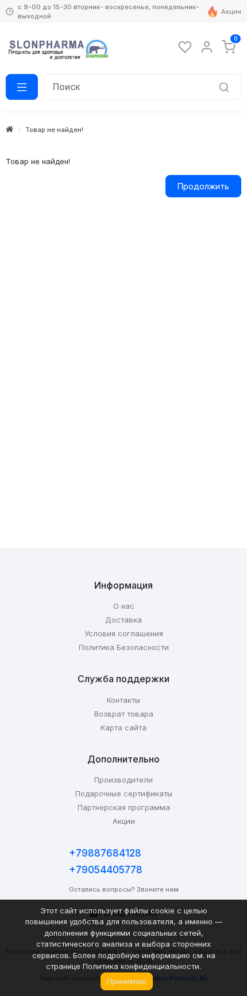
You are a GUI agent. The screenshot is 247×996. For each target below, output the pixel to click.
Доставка (123, 619)
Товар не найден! (54, 130)
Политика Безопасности (124, 647)
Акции (231, 11)
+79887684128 (105, 853)
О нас (123, 605)
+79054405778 (105, 870)
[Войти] (207, 47)
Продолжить (203, 186)
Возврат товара (123, 713)
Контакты (123, 700)
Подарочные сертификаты (123, 793)
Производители (123, 779)
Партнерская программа (124, 807)
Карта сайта (123, 727)
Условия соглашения (123, 633)
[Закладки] (185, 47)
